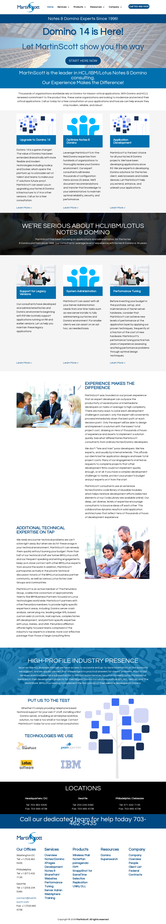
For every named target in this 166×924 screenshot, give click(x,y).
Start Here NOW (83, 60)
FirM (75, 866)
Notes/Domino (54, 859)
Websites (51, 878)
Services (61, 7)
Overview (51, 855)
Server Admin (53, 890)
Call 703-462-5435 (139, 6)
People (133, 863)
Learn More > (24, 207)
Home (50, 7)
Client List (135, 866)
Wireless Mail (81, 855)
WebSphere (52, 894)
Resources (96, 7)
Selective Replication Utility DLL (80, 882)
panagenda (80, 863)
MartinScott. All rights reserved (92, 919)
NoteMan (79, 859)
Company (114, 7)
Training (50, 898)
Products (78, 7)
